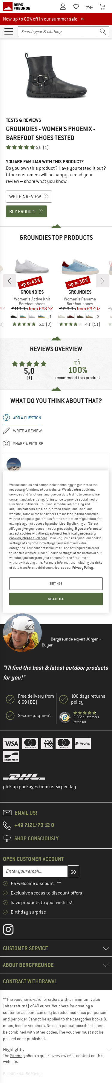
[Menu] (9, 31)
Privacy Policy (82, 567)
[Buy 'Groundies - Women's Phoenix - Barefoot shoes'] (56, 76)
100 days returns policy (88, 699)
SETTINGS (56, 583)
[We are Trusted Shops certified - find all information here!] (65, 718)
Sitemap (17, 1055)
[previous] (9, 280)
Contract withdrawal (30, 981)
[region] (56, 541)
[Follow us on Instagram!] (12, 931)
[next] (102, 280)
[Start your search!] (103, 31)
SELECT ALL (56, 599)
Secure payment (34, 716)
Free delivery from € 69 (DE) (36, 699)
